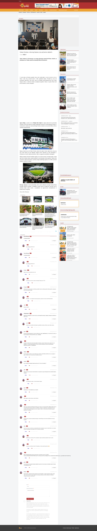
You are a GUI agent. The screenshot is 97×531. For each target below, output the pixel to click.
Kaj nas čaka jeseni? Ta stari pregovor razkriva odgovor (71, 68)
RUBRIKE (31, 10)
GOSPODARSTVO (33, 12)
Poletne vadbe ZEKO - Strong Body (71, 235)
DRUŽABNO (41, 10)
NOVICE (27, 10)
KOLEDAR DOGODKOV (53, 10)
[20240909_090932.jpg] (26, 199)
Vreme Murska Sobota (63, 10)
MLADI (41, 12)
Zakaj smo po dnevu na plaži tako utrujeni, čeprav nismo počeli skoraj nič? (72, 54)
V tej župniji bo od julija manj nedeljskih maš (71, 79)
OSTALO (46, 10)
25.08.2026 (76, 10)
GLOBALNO (24, 12)
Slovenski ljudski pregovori (65, 175)
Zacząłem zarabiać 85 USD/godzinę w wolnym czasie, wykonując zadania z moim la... (69, 133)
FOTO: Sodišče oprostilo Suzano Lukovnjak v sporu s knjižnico (72, 106)
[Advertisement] (69, 38)
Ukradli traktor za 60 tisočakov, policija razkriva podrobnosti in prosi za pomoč (72, 192)
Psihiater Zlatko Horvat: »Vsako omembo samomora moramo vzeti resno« (72, 86)
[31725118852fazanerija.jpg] (38, 199)
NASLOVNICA (21, 10)
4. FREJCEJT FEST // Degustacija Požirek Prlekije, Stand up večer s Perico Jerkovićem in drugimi (72, 257)
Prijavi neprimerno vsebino (34, 240)
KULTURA (38, 12)
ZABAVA (44, 12)
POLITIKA (28, 12)
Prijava (20, 1)
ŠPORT (36, 10)
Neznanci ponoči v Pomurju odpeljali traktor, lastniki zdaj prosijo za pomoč (72, 61)
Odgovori (54, 240)
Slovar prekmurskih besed (65, 198)
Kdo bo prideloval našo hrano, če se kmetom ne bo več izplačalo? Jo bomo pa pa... (69, 123)
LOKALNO (20, 12)
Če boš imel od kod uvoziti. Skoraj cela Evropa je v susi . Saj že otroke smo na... (68, 118)
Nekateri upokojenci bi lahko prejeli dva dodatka (72, 93)
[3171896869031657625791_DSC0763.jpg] (49, 199)
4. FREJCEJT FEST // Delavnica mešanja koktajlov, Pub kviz (71, 250)
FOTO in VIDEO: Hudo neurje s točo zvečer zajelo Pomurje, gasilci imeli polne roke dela (71, 99)
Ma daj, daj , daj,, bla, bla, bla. (66, 128)
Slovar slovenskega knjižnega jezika (67, 210)
